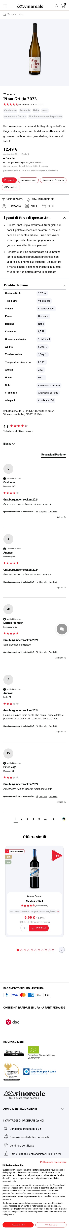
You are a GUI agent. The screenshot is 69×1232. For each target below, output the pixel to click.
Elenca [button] (7, 444)
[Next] (62, 950)
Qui (4, 166)
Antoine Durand (34, 896)
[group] (34, 426)
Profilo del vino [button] (28, 180)
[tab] (53, 455)
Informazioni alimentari (39, 922)
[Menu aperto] (5, 6)
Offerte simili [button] (10, 187)
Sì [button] (37, 512)
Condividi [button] (53, 512)
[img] (34, 104)
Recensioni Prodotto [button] (53, 180)
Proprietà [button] (9, 180)
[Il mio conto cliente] (56, 6)
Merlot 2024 (35, 901)
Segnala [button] (43, 512)
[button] (63, 6)
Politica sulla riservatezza (53, 1162)
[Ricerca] (4, 14)
